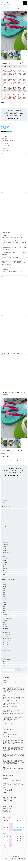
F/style (4, 530)
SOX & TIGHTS (5, 494)
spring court (5, 598)
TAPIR (4, 554)
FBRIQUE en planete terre (7, 523)
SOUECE (4, 612)
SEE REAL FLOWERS (6, 552)
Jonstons (4, 604)
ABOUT (4, 653)
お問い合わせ (5, 646)
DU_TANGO (5, 626)
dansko (4, 528)
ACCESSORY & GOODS (7, 500)
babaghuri (5, 620)
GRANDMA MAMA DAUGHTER (8, 618)
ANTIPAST (4, 594)
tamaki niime (5, 542)
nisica (4, 566)
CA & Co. (4, 560)
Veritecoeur (5, 521)
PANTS (4, 488)
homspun (4, 588)
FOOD (4, 502)
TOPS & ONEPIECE (6, 484)
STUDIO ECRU (5, 544)
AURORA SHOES (6, 513)
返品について (5, 636)
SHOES (4, 492)
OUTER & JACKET (6, 486)
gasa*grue (5, 584)
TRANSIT (4, 606)
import (4, 574)
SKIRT (4, 490)
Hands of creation (6, 534)
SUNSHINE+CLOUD (6, 509)
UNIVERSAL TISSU (6, 536)
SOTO (4, 556)
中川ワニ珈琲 (5, 628)
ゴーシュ (4, 586)
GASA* (4, 582)
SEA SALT (4, 511)
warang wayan (5, 526)
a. (3, 616)
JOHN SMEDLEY (5, 602)
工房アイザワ (5, 558)
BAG (3, 498)
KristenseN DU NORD (6, 610)
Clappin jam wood (6, 568)
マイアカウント (6, 642)
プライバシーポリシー (7, 640)
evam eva (4, 519)
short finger (5, 562)
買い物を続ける (3, 128)
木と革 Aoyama (5, 548)
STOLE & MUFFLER (6, 496)
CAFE (4, 665)
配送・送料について (6, 634)
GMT (4, 600)
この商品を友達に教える (5, 126)
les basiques (5, 608)
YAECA (4, 590)
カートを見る (6, 644)
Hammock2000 (5, 546)
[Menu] (25, 3)
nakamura (5, 538)
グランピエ (5, 564)
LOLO (4, 592)
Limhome (4, 572)
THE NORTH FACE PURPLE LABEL (9, 532)
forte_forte (5, 614)
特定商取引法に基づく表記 (7, 638)
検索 (18, 669)
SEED (4, 570)
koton (4, 596)
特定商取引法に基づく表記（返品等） (7, 125)
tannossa (4, 624)
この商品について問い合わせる (6, 127)
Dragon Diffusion (6, 550)
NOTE (4, 655)
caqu (4, 515)
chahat (4, 540)
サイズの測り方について (5, 123)
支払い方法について (6, 632)
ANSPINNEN (5, 517)
